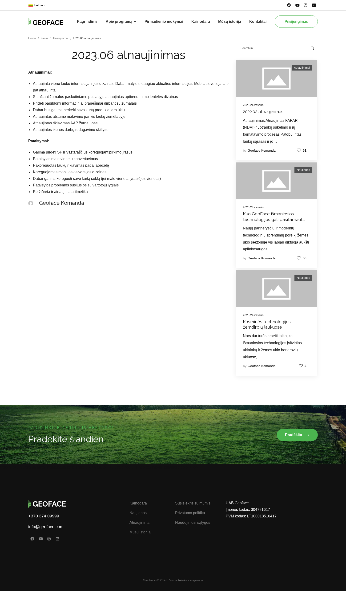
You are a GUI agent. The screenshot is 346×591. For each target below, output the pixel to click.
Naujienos (303, 170)
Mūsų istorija (229, 22)
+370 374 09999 (43, 516)
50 (304, 258)
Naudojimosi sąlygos (192, 522)
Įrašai (44, 38)
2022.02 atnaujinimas (263, 111)
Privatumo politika (190, 513)
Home (32, 38)
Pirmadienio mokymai (164, 22)
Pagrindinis (87, 22)
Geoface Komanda (262, 150)
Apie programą (119, 22)
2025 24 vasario (253, 105)
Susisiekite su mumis (192, 503)
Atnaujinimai (60, 38)
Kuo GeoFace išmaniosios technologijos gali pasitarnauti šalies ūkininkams (273, 219)
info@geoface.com (46, 526)
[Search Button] (312, 48)
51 (304, 150)
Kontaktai (257, 22)
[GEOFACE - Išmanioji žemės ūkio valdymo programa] (49, 21)
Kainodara (200, 22)
